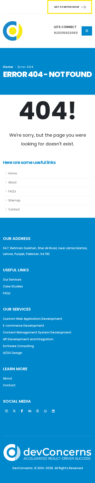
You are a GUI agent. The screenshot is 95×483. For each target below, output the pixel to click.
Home (8, 67)
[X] (14, 411)
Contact (14, 209)
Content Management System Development (37, 332)
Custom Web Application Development (32, 319)
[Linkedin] (29, 411)
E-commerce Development (23, 326)
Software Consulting (18, 346)
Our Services (12, 280)
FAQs (6, 293)
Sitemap (14, 200)
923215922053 (66, 32)
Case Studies (13, 286)
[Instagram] (6, 411)
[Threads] (37, 411)
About (12, 182)
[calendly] (53, 411)
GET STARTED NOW (66, 7)
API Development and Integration (28, 339)
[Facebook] (22, 411)
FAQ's (12, 191)
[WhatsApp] (45, 411)
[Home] (12, 31)
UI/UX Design (12, 353)
